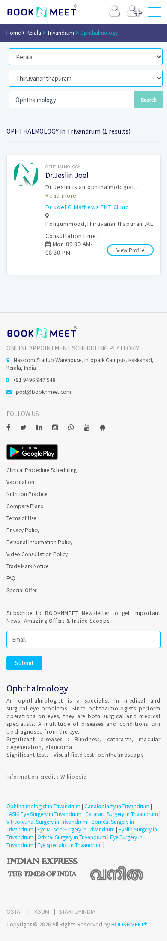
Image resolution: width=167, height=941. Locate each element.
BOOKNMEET (41, 10)
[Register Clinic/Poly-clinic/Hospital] (134, 12)
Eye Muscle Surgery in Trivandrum (76, 829)
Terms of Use (21, 517)
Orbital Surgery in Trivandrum (71, 837)
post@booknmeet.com (43, 391)
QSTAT (14, 911)
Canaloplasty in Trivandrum (116, 806)
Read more (61, 195)
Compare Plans (24, 505)
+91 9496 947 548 (34, 379)
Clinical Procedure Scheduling (41, 469)
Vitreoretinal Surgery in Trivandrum (46, 821)
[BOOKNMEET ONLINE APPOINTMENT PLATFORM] (41, 331)
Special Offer (21, 590)
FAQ (10, 578)
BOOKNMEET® (129, 924)
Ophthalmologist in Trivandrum (43, 806)
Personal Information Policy (39, 541)
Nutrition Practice (26, 493)
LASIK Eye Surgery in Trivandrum (43, 813)
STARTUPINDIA (77, 911)
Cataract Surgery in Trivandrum (121, 813)
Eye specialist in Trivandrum (69, 844)
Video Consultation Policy (37, 553)
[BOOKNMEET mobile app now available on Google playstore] (32, 450)
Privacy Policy (22, 529)
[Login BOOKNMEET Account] (114, 12)
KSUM (41, 911)
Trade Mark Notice (27, 565)
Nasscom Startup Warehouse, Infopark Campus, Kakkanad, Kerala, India (80, 363)
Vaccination (20, 481)
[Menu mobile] (154, 13)
